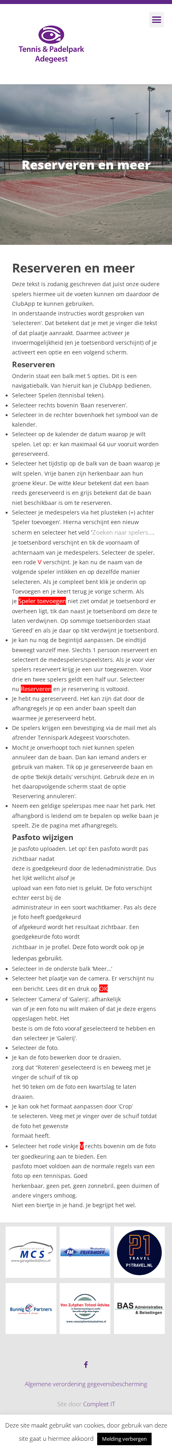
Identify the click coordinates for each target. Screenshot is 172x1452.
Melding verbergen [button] (124, 1438)
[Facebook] (86, 1365)
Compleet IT (99, 1404)
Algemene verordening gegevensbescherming (86, 1384)
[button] (156, 19)
